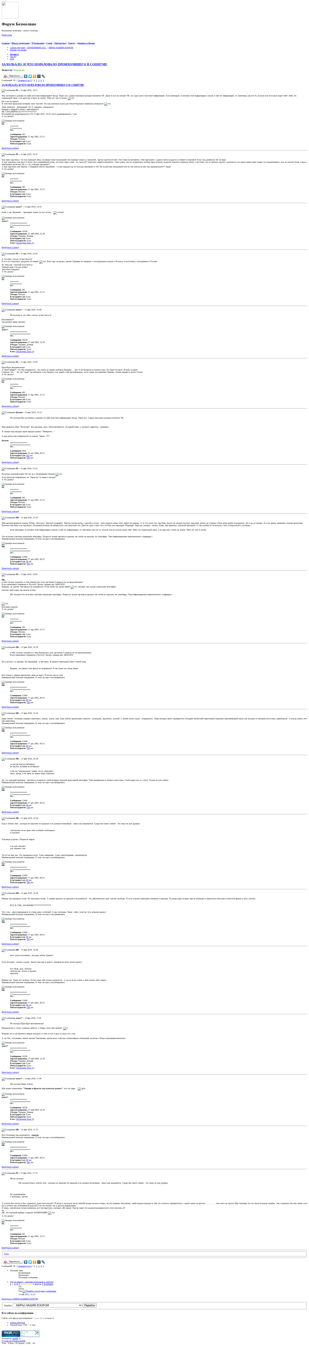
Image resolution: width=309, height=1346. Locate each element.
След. (6, 1254)
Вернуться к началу (10, 148)
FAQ (12, 59)
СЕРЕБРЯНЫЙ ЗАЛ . (37, 47)
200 (28, 458)
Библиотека (60, 43)
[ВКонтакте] (26, 76)
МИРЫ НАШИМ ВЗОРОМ (61, 47)
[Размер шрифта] (8, 41)
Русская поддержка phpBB (13, 1341)
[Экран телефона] (16, 41)
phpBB (15, 1338)
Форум (71, 43)
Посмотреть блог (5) (25, 243)
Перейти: (8, 1305)
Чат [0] (13, 56)
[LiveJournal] (43, 76)
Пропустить (7, 35)
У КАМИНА (47, 1284)
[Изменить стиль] (20, 41)
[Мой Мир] (39, 76)
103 (27, 455)
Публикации (38, 43)
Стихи (49, 43)
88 (27, 561)
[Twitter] (30, 76)
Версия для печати (18, 50)
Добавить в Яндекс (86, 43)
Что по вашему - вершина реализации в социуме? (32, 1282)
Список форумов (17, 47)
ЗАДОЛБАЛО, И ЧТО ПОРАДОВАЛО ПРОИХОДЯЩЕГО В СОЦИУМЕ (54, 64)
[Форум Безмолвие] (10, 18)
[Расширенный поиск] (3, 41)
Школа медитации (21, 43)
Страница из (24, 80)
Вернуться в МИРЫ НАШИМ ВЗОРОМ (20, 1299)
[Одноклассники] (34, 76)
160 (28, 564)
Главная (5, 43)
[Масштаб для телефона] (12, 41)
